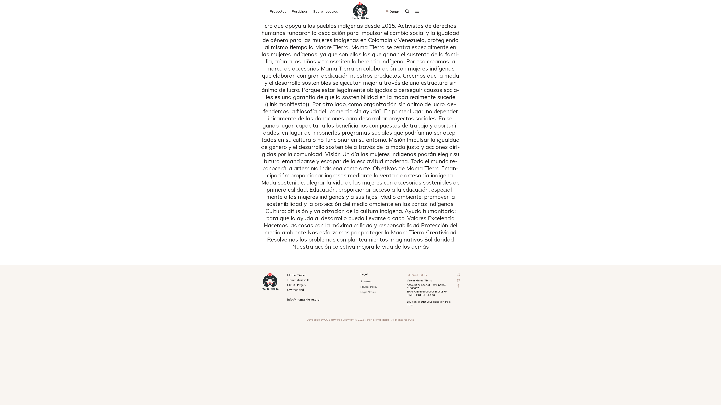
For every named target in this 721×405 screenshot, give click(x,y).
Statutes (366, 281)
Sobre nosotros (325, 11)
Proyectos (278, 11)
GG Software (332, 319)
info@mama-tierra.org (303, 299)
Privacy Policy (368, 286)
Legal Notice (368, 292)
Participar (300, 11)
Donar (394, 11)
